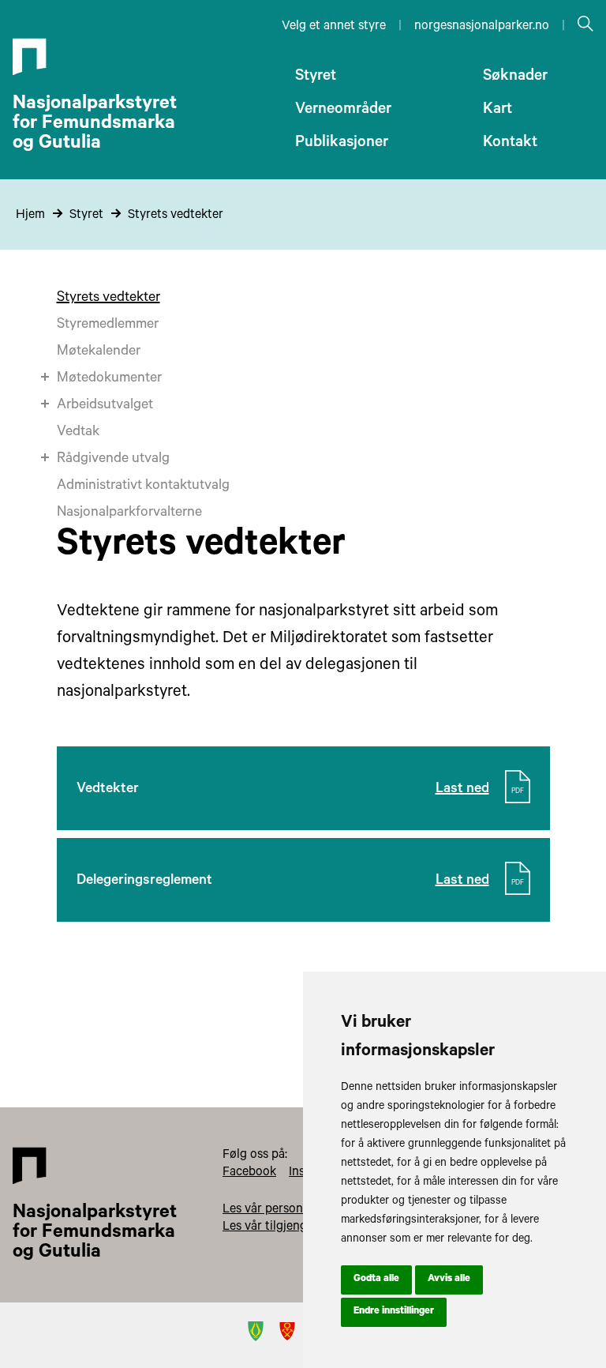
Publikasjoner (341, 143)
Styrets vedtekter (175, 216)
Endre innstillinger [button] (394, 1311)
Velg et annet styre (334, 27)
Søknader (515, 77)
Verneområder (343, 110)
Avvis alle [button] (449, 1279)
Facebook (249, 1173)
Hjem (30, 216)
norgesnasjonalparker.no (481, 27)
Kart (497, 110)
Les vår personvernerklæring (301, 1210)
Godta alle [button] (376, 1279)
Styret (315, 77)
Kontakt (510, 143)
